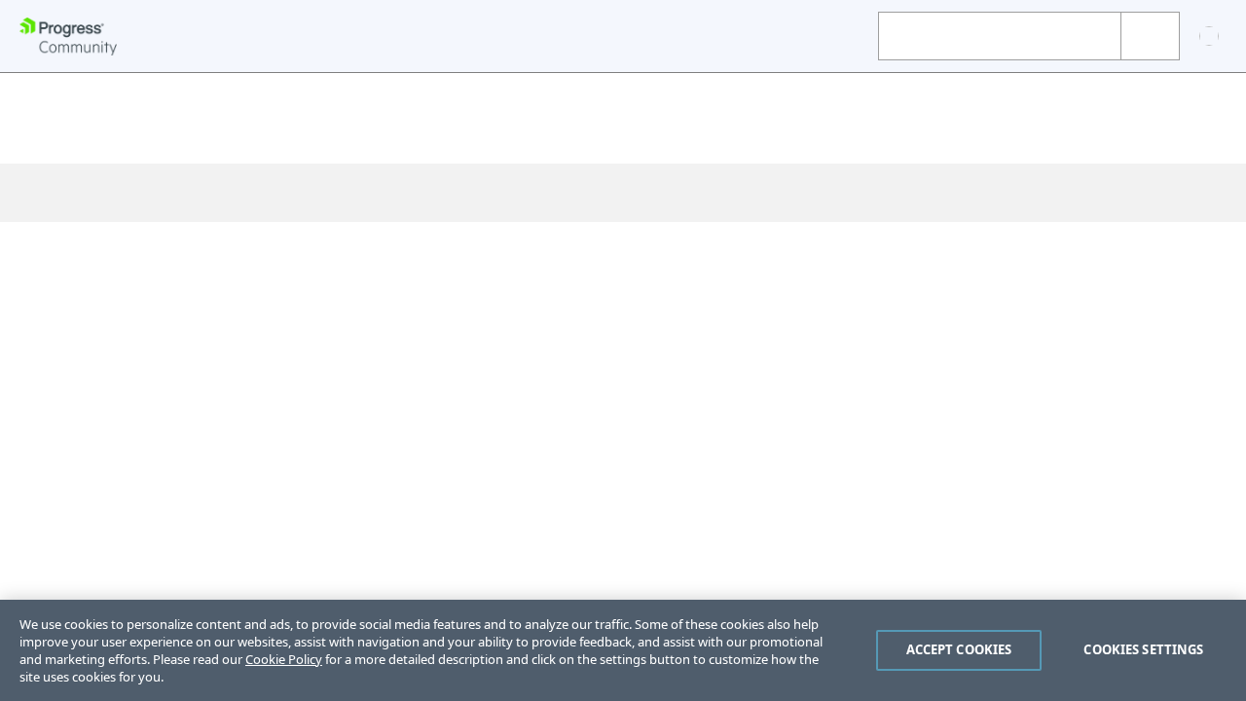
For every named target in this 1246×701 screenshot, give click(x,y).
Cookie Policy (283, 659)
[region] (623, 650)
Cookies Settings (1143, 649)
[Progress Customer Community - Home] (68, 36)
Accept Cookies (959, 649)
